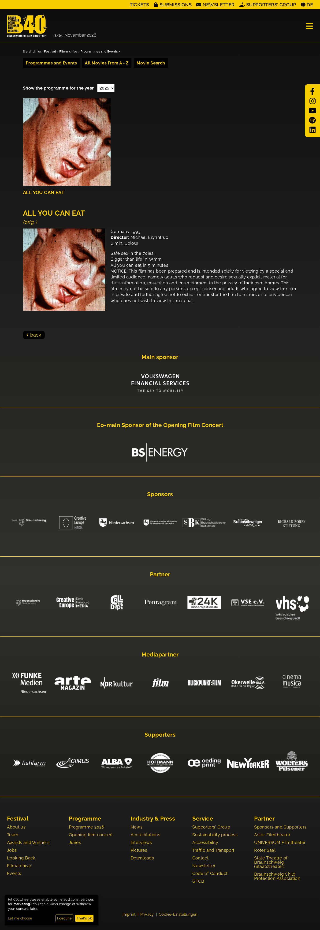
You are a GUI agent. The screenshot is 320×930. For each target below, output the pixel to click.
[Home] (51, 26)
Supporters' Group (271, 5)
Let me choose (20, 918)
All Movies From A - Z (106, 62)
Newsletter (218, 5)
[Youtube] (312, 110)
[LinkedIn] (312, 130)
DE (310, 4)
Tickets (139, 5)
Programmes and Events (99, 51)
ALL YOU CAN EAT (43, 192)
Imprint (129, 914)
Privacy (147, 914)
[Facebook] (312, 91)
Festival (50, 51)
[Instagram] (312, 101)
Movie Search (151, 62)
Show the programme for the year (59, 88)
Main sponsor (160, 357)
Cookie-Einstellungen (178, 914)
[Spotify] (312, 120)
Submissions (176, 5)
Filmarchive (68, 51)
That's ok (84, 918)
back (35, 335)
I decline (64, 918)
